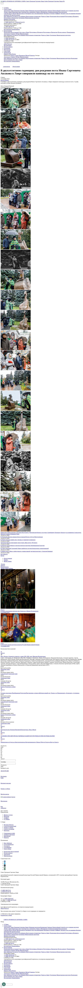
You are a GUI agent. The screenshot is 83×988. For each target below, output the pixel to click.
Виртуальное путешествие (33, 16)
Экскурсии (7, 10)
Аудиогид (13, 33)
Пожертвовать (16, 29)
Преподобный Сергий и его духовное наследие (65, 10)
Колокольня (43, 10)
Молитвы (6, 816)
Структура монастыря (10, 826)
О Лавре (6, 7)
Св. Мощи (7, 819)
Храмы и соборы (8, 827)
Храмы (6, 560)
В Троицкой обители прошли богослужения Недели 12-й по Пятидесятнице (22, 537)
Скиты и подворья (9, 829)
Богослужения (8, 31)
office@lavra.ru (8, 44)
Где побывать (22, 16)
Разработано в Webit (6, 915)
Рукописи (32, 55)
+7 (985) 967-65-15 (9, 26)
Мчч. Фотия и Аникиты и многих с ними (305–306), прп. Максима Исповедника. (23, 656)
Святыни (49, 10)
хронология (6, 66)
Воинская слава (16, 12)
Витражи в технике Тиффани (52, 13)
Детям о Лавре (8, 12)
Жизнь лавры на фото (7, 568)
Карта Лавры (7, 849)
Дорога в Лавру (45, 16)
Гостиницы (21, 18)
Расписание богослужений (57, 16)
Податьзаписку (3, 564)
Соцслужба (7, 51)
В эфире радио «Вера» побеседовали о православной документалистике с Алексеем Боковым (27, 551)
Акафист (6, 818)
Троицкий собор (5, 669)
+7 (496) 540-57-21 (9, 22)
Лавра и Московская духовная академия (47, 12)
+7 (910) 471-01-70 (19, 22)
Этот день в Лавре (24, 32)
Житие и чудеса (8, 815)
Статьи (17, 55)
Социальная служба (9, 833)
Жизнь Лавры (8, 561)
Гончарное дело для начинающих (34, 13)
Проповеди (22, 55)
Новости (6, 54)
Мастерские (7, 49)
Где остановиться (8, 844)
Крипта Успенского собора (8, 686)
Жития (27, 55)
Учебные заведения (9, 834)
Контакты (6, 830)
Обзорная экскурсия (34, 10)
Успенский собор (5, 678)
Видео (14, 54)
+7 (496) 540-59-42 (9, 38)
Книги (12, 55)
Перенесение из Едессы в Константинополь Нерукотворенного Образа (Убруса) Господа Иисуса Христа (30, 742)
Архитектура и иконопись (28, 12)
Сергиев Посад (8, 13)
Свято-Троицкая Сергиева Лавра (19, 10)
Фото (10, 54)
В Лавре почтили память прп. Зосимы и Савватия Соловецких (18, 539)
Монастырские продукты (32, 18)
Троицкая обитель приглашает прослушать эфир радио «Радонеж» (19, 542)
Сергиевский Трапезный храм (9, 673)
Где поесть (15, 16)
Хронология (7, 52)
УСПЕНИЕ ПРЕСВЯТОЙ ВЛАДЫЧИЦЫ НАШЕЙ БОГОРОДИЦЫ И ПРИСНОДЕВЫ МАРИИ (28, 736)
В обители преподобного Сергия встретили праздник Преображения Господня (22, 545)
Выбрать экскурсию (9, 19)
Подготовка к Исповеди (72, 16)
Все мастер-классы (15, 15)
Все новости (4, 554)
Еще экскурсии (62, 12)
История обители (8, 824)
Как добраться (8, 16)
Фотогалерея (16, 66)
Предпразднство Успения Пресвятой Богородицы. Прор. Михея (18, 729)
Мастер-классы (20, 13)
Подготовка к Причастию (11, 18)
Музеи (14, 13)
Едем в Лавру (7, 9)
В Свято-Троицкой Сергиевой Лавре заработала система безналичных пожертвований (25, 548)
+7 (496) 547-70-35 (9, 39)
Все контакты (7, 29)
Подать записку (62, 32)
